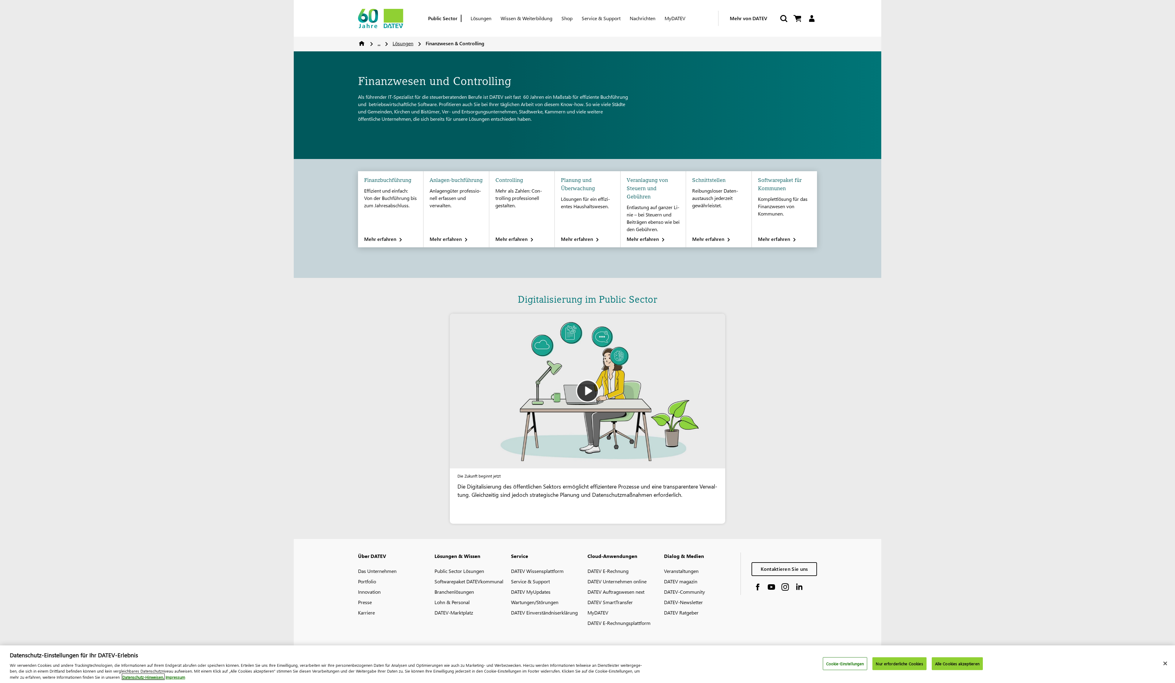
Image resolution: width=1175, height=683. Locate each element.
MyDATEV (675, 18)
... (379, 43)
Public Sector (442, 18)
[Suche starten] (783, 18)
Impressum (175, 676)
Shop (567, 18)
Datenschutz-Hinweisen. (143, 676)
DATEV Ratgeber (681, 612)
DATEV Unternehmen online (617, 581)
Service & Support (601, 18)
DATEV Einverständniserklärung (544, 612)
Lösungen (481, 18)
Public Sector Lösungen (459, 571)
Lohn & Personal (452, 602)
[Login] (811, 18)
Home (361, 43)
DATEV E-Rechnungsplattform (619, 623)
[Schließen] (1165, 663)
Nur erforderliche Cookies (899, 663)
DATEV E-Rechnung (608, 571)
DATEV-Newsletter (683, 602)
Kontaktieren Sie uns (784, 569)
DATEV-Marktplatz (454, 612)
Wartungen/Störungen (534, 602)
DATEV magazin (680, 581)
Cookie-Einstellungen (845, 663)
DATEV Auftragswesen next (616, 592)
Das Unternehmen (377, 571)
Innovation (369, 592)
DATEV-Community (684, 592)
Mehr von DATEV (748, 18)
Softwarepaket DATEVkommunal (469, 581)
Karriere (366, 612)
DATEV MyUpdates (530, 592)
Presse (365, 602)
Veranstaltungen (681, 571)
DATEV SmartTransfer (610, 602)
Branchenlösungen (454, 592)
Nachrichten (642, 18)
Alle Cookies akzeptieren (957, 663)
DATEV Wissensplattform (537, 571)
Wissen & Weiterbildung (526, 18)
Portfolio (367, 581)
